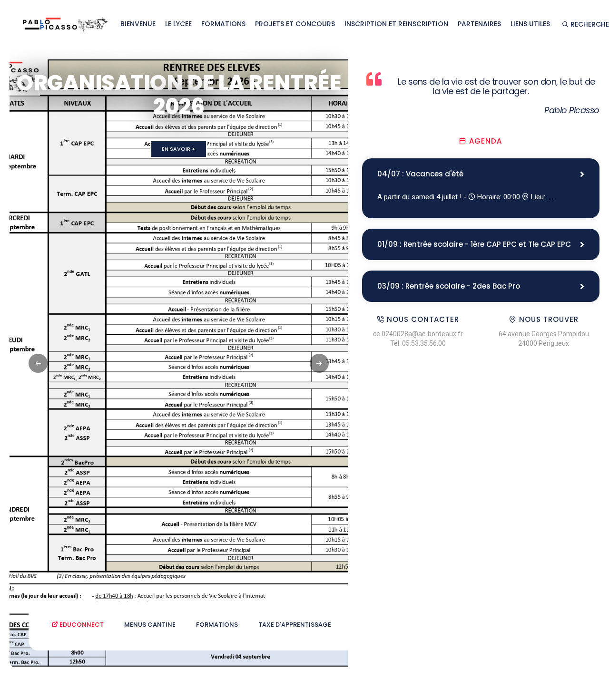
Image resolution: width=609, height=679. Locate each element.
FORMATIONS (223, 24)
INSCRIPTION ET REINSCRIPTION (396, 24)
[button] (319, 363)
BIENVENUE (138, 24)
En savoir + (179, 149)
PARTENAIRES (479, 24)
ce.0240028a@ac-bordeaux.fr (418, 334)
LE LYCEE (178, 24)
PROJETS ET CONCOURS (295, 24)
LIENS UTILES (530, 24)
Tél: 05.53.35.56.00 (418, 343)
